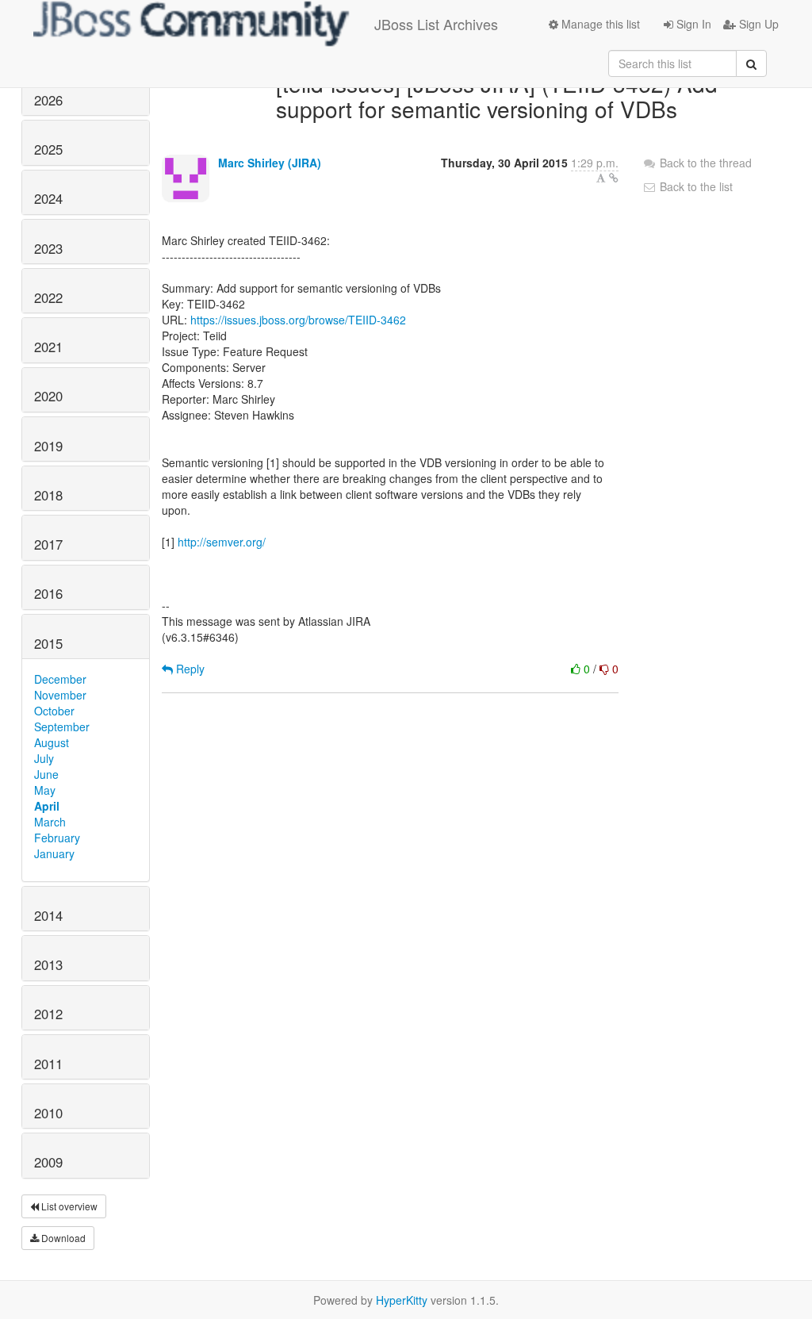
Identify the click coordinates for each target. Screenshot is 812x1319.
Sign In (692, 24)
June (46, 774)
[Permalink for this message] (614, 178)
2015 (48, 643)
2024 (48, 198)
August (51, 742)
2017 (48, 544)
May (45, 790)
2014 (48, 915)
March (50, 822)
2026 (48, 99)
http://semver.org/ (222, 542)
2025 (48, 149)
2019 (48, 445)
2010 (48, 1112)
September (62, 726)
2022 (48, 297)
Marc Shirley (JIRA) (269, 163)
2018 (48, 494)
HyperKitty (401, 1300)
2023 (48, 248)
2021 (48, 346)
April (46, 806)
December (60, 679)
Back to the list (695, 186)
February (57, 837)
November (60, 695)
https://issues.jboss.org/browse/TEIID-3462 (298, 320)
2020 (48, 395)
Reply (189, 669)
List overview (68, 1206)
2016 (48, 593)
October (54, 711)
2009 (48, 1161)
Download (62, 1237)
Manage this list (599, 24)
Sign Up (757, 24)
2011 (48, 1063)
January (54, 853)
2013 (48, 964)
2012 (48, 1013)
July (44, 758)
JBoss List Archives (436, 23)
